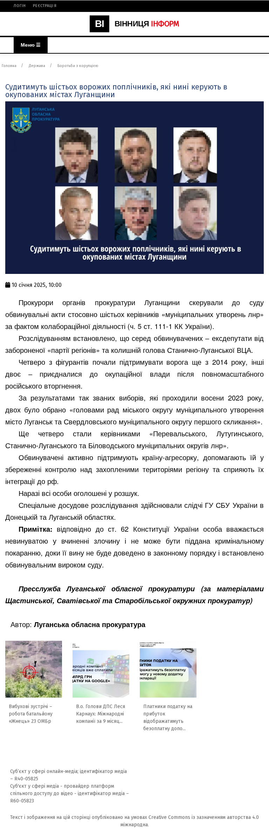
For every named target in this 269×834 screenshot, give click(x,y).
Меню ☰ (31, 45)
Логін (20, 6)
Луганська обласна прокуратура (89, 624)
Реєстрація (45, 6)
